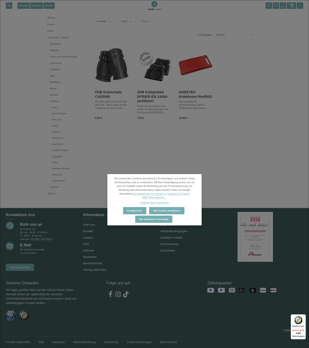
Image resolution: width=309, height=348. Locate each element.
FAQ (86, 244)
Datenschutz (147, 202)
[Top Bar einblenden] (300, 5)
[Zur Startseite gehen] (154, 5)
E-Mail (25, 245)
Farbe (124, 21)
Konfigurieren (134, 210)
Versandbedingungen (174, 231)
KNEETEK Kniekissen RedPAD (195, 94)
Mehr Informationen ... (154, 197)
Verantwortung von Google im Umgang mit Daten (160, 193)
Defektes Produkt (171, 237)
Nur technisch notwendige (153, 219)
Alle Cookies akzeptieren (166, 210)
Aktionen (88, 250)
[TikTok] (126, 294)
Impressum (162, 202)
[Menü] (9, 5)
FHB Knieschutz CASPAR (108, 94)
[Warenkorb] (291, 5)
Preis (144, 21)
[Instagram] (118, 294)
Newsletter (90, 257)
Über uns (89, 224)
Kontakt (88, 231)
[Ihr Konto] (283, 5)
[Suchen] (269, 5)
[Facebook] (110, 294)
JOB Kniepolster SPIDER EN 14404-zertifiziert (152, 96)
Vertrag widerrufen (20, 267)
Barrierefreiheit (92, 263)
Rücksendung (169, 244)
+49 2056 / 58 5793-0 (41, 239)
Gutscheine (167, 250)
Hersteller (102, 21)
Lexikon (88, 237)
